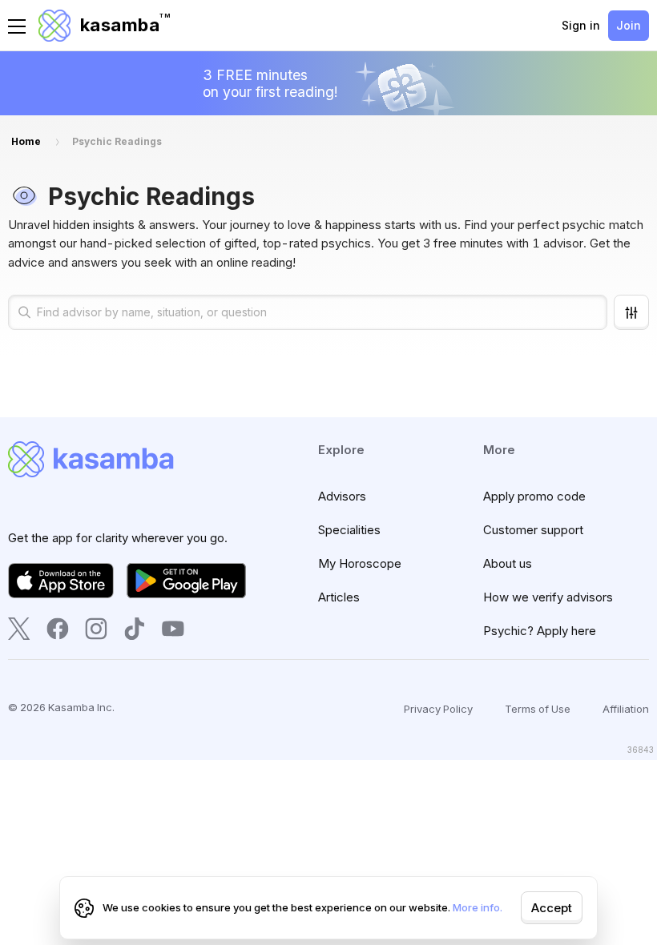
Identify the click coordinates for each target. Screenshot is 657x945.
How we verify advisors (548, 597)
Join (628, 25)
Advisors (342, 496)
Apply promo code (534, 496)
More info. (477, 907)
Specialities (349, 529)
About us (507, 563)
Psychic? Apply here (539, 630)
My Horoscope (359, 563)
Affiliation (626, 708)
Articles (339, 597)
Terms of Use (537, 708)
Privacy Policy (438, 708)
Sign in (581, 25)
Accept (551, 907)
